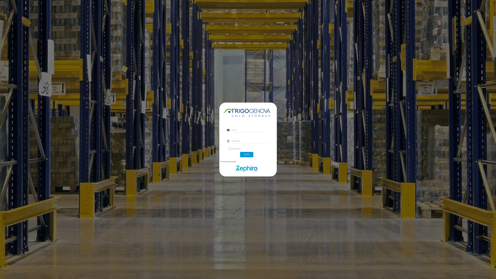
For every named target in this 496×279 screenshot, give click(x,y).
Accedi (246, 154)
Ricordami (236, 149)
